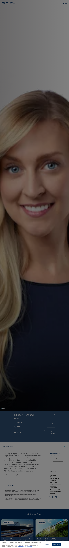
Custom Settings (46, 544)
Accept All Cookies (56, 544)
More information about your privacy (25, 546)
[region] (34, 544)
